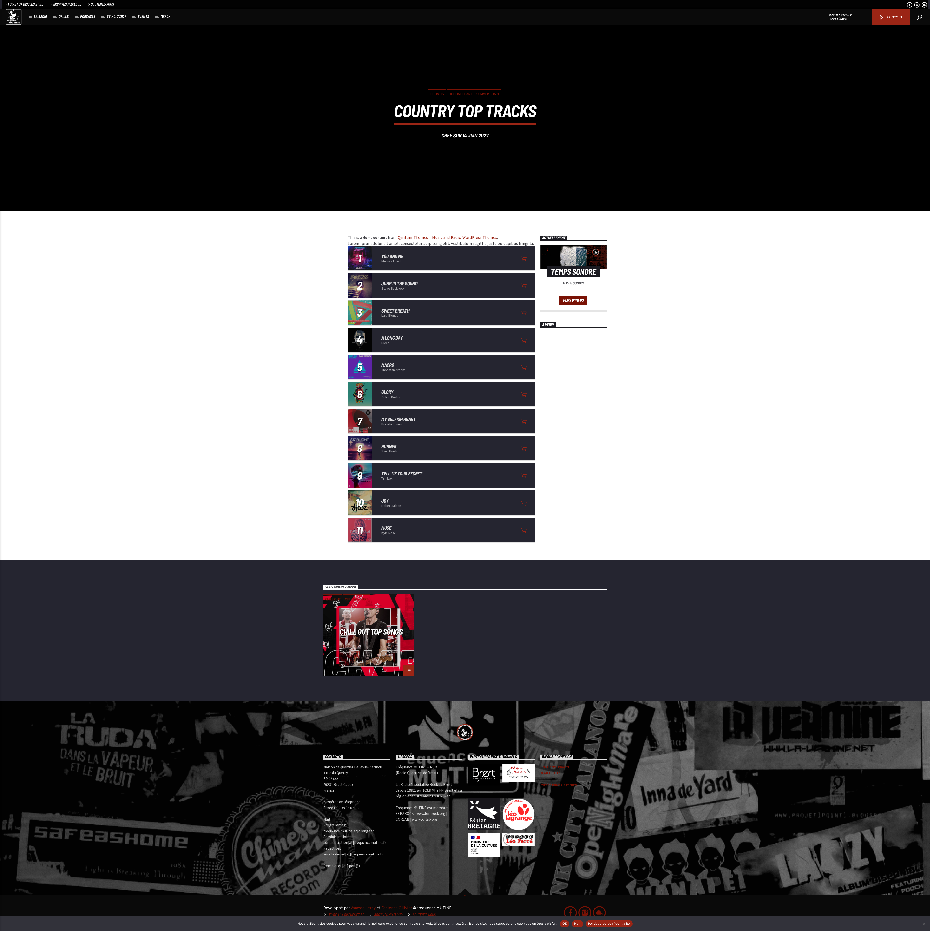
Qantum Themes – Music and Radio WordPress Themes (447, 237)
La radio (40, 16)
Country (437, 94)
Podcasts (87, 16)
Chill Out (333, 599)
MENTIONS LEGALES (554, 767)
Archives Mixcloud (67, 4)
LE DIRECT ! (895, 17)
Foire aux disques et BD (25, 4)
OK (564, 923)
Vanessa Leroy (363, 907)
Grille (64, 16)
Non (577, 923)
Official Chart (460, 94)
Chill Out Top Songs (371, 632)
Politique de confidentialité (609, 923)
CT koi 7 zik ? (116, 16)
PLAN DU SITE (550, 773)
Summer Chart (487, 94)
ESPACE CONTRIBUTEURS (558, 785)
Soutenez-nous (102, 4)
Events (143, 16)
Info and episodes (573, 300)
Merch (165, 16)
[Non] (924, 923)
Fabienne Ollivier (396, 907)
